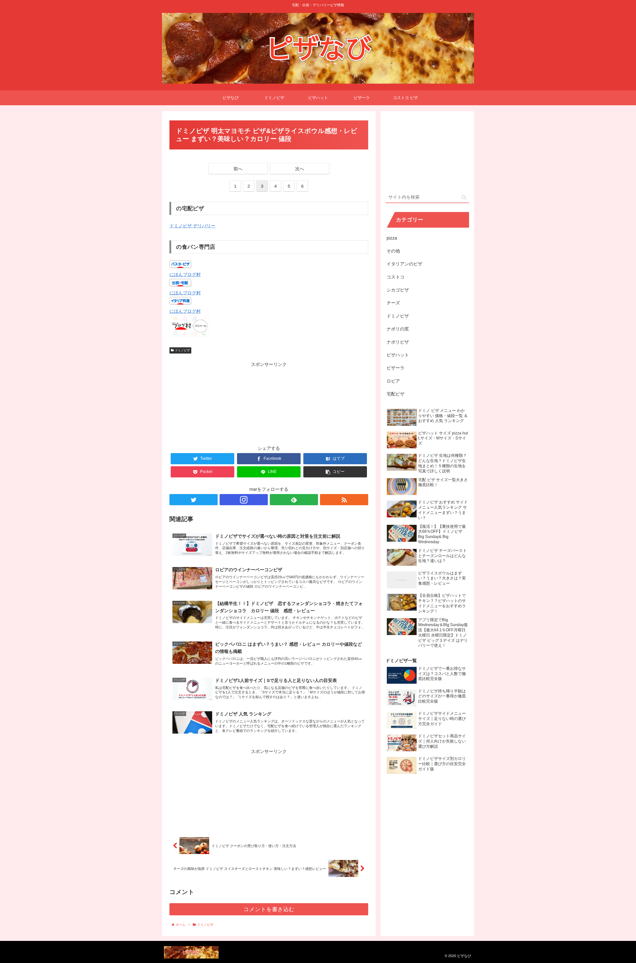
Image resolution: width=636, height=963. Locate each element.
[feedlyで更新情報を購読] (294, 499)
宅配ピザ (395, 394)
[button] (464, 197)
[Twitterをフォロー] (193, 499)
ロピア (393, 381)
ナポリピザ (398, 342)
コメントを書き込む (268, 909)
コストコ (395, 277)
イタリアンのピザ (404, 263)
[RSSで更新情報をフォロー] (344, 499)
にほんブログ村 (185, 274)
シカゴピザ (398, 289)
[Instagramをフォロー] (244, 499)
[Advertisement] (268, 403)
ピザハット (398, 355)
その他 (393, 251)
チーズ (393, 302)
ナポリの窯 (398, 328)
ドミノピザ (182, 350)
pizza (392, 238)
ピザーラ (395, 367)
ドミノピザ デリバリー (192, 225)
